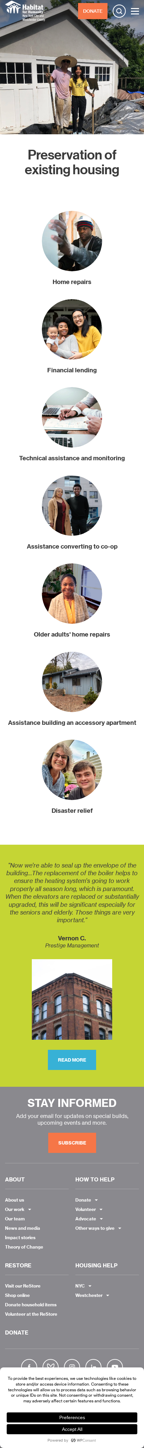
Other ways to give (95, 1228)
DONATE (92, 11)
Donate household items (31, 1304)
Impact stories (20, 1237)
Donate (83, 1200)
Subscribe (72, 1143)
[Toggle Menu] (135, 11)
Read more (72, 1060)
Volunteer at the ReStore (31, 1314)
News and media (22, 1228)
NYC (80, 1286)
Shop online (17, 1295)
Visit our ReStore (23, 1286)
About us (14, 1200)
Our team (15, 1218)
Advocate (85, 1218)
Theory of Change (24, 1247)
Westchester (88, 1295)
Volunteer (85, 1209)
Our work (14, 1209)
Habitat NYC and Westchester (25, 11)
